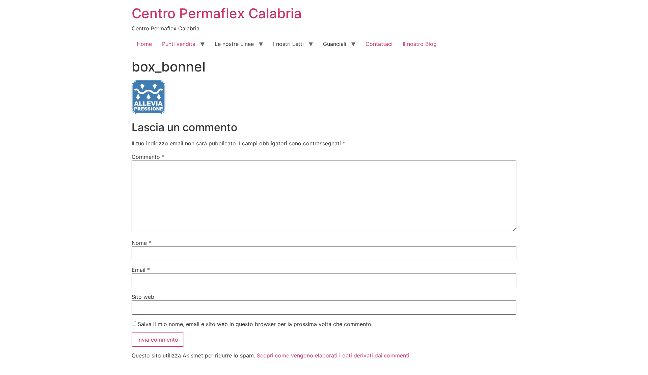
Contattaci (379, 43)
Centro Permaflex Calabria (217, 13)
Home (144, 43)
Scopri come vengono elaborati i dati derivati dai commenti (333, 355)
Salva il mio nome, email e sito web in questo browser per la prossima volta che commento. (255, 324)
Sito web (143, 296)
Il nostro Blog (420, 43)
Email (141, 269)
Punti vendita (178, 43)
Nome (141, 243)
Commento (148, 157)
